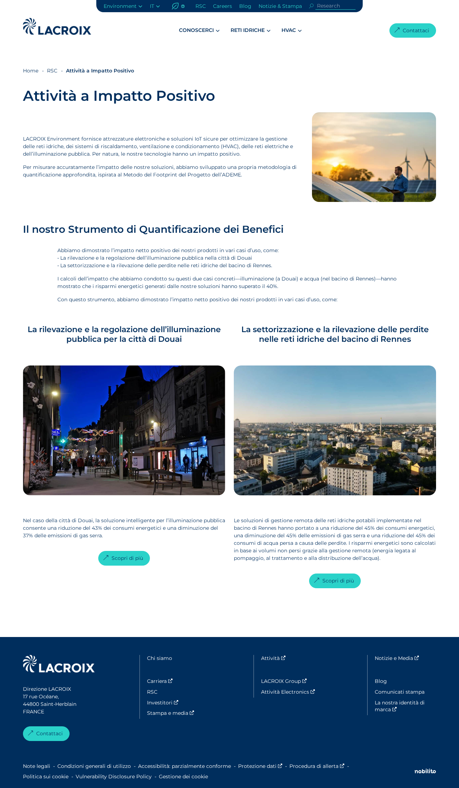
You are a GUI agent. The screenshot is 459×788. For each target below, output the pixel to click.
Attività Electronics (291, 692)
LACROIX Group (291, 681)
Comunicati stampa (400, 692)
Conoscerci (196, 30)
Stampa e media (177, 713)
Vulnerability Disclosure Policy (114, 776)
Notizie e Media (405, 658)
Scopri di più (127, 558)
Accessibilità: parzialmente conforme (184, 766)
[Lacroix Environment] (59, 665)
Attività (291, 658)
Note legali (36, 766)
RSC (200, 6)
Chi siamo (159, 658)
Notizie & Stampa (280, 6)
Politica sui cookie (45, 776)
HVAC (288, 30)
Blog (245, 6)
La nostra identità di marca (405, 706)
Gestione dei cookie (183, 776)
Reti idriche (248, 30)
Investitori (177, 702)
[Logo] (57, 26)
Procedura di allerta (316, 766)
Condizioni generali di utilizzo (94, 766)
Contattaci (416, 30)
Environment (120, 6)
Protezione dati (260, 766)
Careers (222, 6)
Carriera (177, 681)
